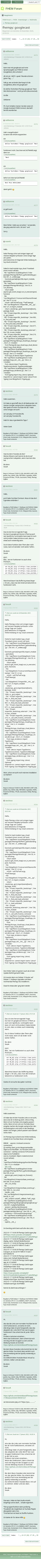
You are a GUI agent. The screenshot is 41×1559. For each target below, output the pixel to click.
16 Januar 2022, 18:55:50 (10, 394)
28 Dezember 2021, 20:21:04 (11, 245)
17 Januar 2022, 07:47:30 (10, 608)
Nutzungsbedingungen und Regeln (17, 1554)
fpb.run (7, 1167)
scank (8, 241)
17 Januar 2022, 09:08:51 (10, 1009)
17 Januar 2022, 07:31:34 (10, 523)
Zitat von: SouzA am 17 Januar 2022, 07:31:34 (21, 1014)
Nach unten (6, 39)
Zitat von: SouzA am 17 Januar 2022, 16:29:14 (21, 1434)
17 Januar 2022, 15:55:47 (10, 1105)
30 (38, 39)
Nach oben (5, 1535)
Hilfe (4, 1554)
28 (34, 39)
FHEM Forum (14, 8)
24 (23, 39)
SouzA (8, 446)
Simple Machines (26, 1556)
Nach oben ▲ (34, 1554)
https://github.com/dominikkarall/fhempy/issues (20, 1345)
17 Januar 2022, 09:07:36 (10, 804)
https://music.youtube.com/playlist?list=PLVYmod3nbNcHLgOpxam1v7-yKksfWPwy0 (20, 1236)
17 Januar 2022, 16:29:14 (10, 1315)
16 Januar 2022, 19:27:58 (10, 449)
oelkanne (9, 51)
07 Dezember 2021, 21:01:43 (11, 205)
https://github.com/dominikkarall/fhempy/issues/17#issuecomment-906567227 (20, 1397)
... (21, 39)
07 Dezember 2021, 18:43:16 (11, 124)
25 (26, 39)
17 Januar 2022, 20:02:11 (10, 1425)
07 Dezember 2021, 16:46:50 (11, 55)
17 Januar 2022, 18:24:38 (10, 1391)
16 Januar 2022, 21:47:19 (10, 489)
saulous (9, 391)
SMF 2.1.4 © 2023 (15, 1556)
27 (32, 39)
